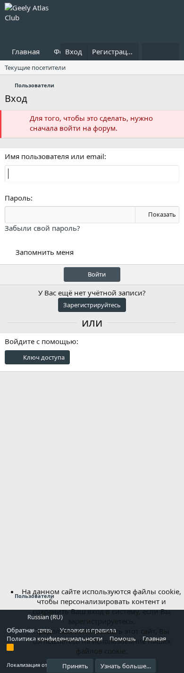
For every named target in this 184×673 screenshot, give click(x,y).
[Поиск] (170, 51)
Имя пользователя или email (54, 156)
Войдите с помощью (40, 341)
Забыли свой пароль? (42, 228)
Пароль (18, 197)
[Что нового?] (151, 51)
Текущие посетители (35, 67)
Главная (26, 51)
